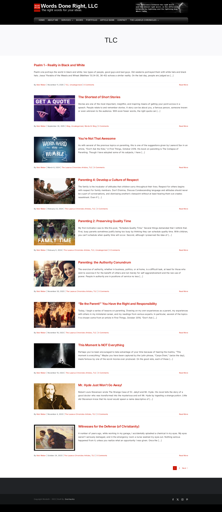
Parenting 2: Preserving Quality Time (104, 221)
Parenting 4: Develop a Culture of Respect (108, 180)
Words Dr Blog (90, 126)
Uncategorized (76, 85)
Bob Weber (41, 85)
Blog (68, 126)
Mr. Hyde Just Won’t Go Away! (100, 385)
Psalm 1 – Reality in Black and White (59, 65)
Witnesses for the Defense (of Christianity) (108, 426)
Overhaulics (70, 499)
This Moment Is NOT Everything (101, 345)
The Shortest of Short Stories (99, 97)
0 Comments (89, 85)
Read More (183, 85)
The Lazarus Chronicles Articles (75, 167)
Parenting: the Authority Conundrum (104, 262)
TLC (67, 85)
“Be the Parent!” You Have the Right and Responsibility (117, 304)
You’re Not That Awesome (97, 138)
